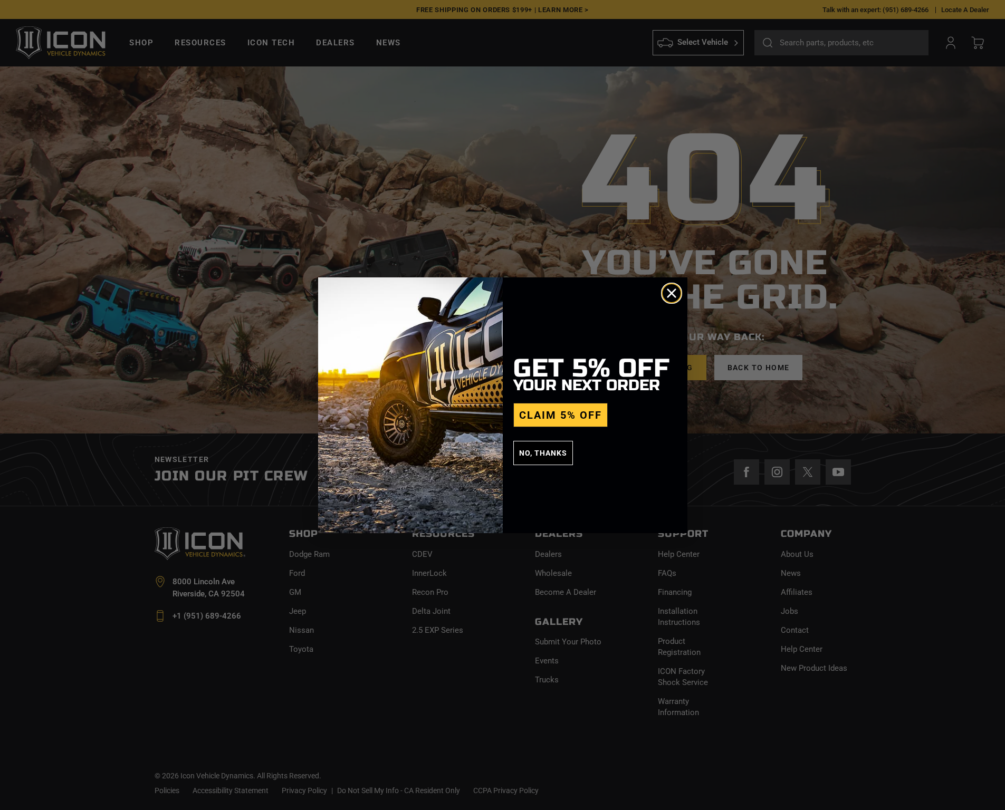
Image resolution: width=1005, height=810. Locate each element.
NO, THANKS (543, 453)
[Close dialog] (671, 293)
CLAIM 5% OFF (560, 415)
